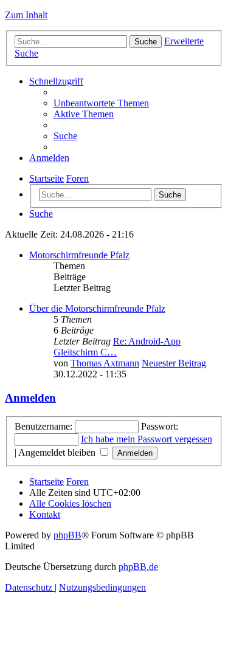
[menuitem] (101, 103)
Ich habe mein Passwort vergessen (146, 439)
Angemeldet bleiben (58, 452)
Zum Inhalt (26, 15)
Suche (170, 194)
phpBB (67, 535)
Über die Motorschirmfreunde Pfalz (97, 308)
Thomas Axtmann (105, 363)
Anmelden (30, 397)
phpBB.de (138, 566)
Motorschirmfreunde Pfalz (79, 255)
